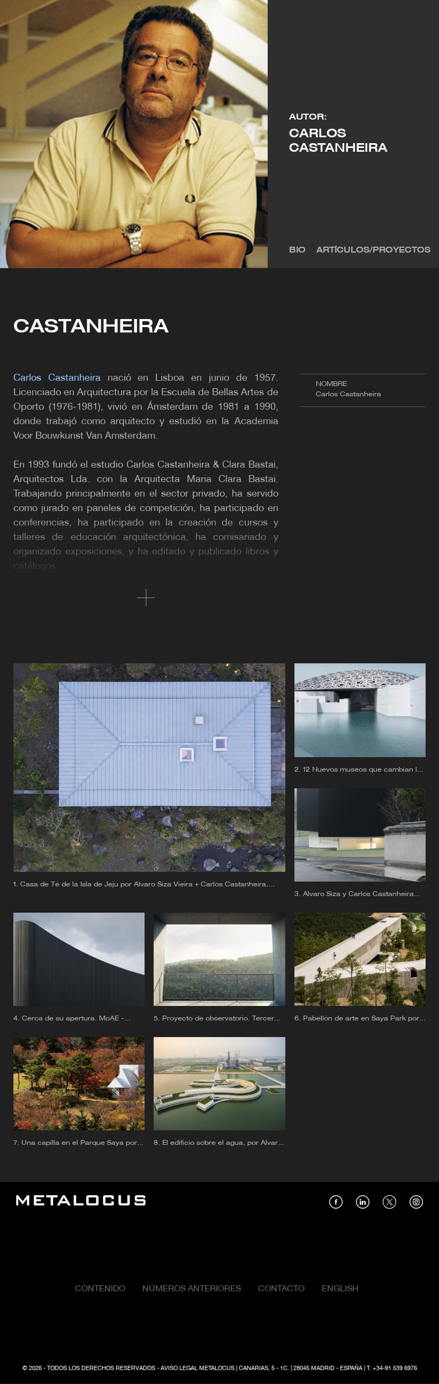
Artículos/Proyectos (373, 250)
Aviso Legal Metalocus (197, 1368)
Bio (297, 250)
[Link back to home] (81, 1202)
